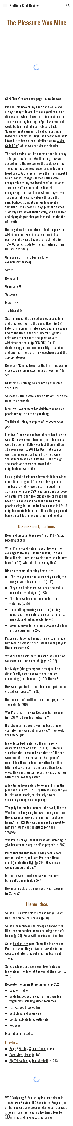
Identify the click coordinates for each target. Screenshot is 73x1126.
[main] (36, 22)
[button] (5, 5)
